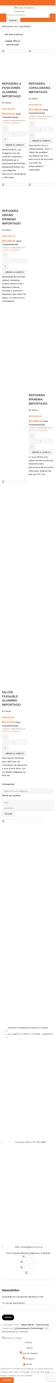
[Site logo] (28, 9)
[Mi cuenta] (52, 17)
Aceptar (7, 1380)
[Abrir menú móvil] (3, 17)
